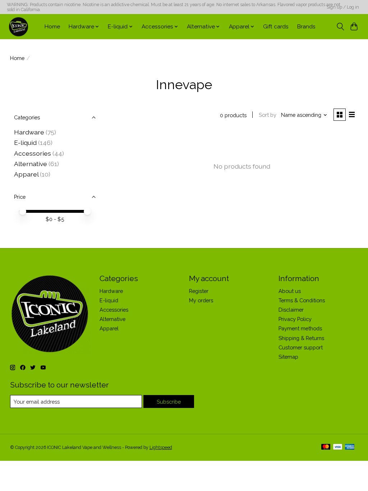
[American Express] (349, 447)
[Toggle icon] (340, 26)
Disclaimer (291, 310)
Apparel (26, 174)
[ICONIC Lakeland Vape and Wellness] (18, 27)
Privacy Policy (295, 319)
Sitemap (288, 357)
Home (52, 26)
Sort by (267, 115)
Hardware (29, 132)
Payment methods (300, 328)
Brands (306, 26)
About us (290, 291)
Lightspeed (161, 447)
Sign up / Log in (343, 7)
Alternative (30, 164)
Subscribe (169, 402)
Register (198, 291)
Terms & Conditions (302, 300)
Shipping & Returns (301, 338)
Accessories (32, 153)
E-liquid (25, 142)
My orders (201, 300)
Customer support (301, 347)
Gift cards (276, 26)
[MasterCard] (326, 447)
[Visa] (337, 447)
